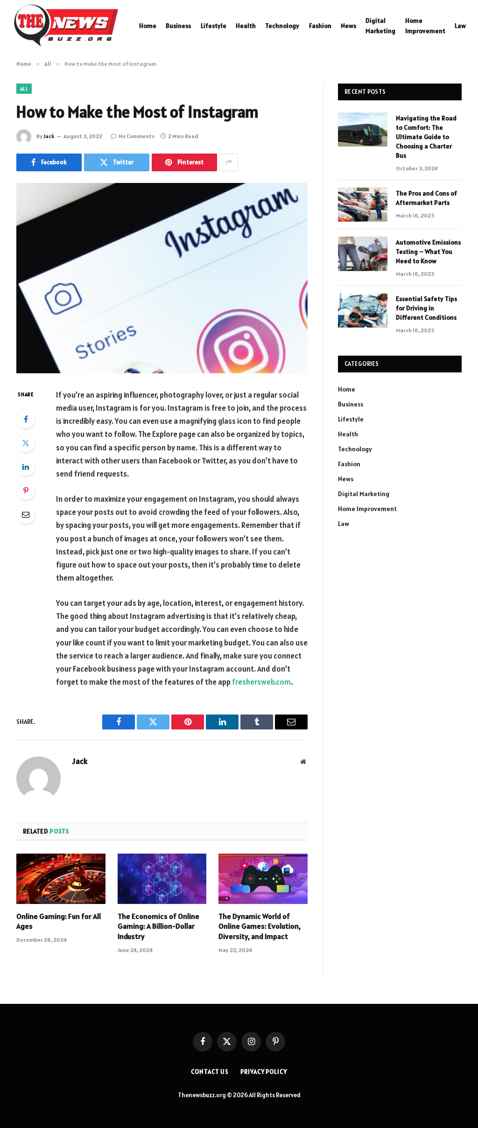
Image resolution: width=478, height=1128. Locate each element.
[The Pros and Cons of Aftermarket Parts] (362, 205)
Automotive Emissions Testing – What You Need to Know (428, 251)
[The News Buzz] (66, 25)
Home (147, 25)
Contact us (210, 1072)
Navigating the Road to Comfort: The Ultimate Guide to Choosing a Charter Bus (426, 137)
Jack (48, 136)
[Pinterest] (25, 490)
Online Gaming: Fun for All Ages (58, 921)
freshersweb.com (261, 682)
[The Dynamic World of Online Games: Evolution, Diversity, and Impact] (263, 879)
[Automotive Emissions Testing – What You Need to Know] (362, 254)
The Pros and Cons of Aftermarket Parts (426, 198)
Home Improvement (425, 25)
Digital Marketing (380, 25)
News (348, 25)
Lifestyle (213, 25)
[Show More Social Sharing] (228, 162)
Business (178, 25)
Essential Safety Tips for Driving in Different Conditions (426, 308)
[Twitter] (25, 443)
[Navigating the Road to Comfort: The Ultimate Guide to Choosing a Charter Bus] (362, 129)
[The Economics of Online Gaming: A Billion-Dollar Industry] (162, 879)
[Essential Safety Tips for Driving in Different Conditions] (362, 310)
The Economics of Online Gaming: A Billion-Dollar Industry (158, 926)
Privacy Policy (263, 1072)
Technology (282, 25)
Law (460, 25)
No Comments (137, 136)
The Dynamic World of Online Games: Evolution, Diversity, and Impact (259, 926)
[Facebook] (25, 419)
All (24, 88)
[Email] (25, 514)
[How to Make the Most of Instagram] (162, 278)
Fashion (320, 25)
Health (246, 25)
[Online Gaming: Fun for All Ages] (60, 879)
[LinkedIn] (25, 466)
